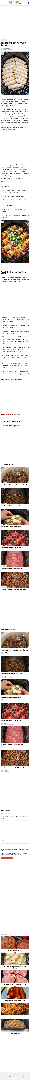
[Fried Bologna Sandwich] (15, 942)
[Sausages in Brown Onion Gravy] (15, 993)
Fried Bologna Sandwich (15, 950)
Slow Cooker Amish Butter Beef (11, 527)
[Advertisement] (15, 23)
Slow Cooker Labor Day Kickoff (11, 548)
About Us (22, 1076)
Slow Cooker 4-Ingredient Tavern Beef (13, 589)
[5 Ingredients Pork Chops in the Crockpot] (15, 976)
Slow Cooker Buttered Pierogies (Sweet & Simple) (15, 967)
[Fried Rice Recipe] (15, 1025)
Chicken (3, 482)
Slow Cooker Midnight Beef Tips (11, 506)
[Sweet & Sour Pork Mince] (15, 1009)
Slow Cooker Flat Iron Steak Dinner (12, 569)
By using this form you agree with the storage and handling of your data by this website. (15, 854)
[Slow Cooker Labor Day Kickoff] (15, 538)
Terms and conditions (15, 1078)
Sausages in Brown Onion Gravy (15, 1001)
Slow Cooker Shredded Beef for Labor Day (14, 485)
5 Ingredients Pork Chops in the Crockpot (14, 984)
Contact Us (16, 1076)
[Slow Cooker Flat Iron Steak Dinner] (15, 559)
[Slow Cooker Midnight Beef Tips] (15, 496)
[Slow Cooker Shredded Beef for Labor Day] (15, 475)
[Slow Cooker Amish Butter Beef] (15, 517)
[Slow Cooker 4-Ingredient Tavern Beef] (15, 580)
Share (2, 53)
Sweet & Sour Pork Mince (15, 1017)
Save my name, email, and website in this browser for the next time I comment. (14, 850)
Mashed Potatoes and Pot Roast (10, 414)
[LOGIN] (28, 2)
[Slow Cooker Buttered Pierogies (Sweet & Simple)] (15, 959)
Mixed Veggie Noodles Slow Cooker (11, 379)
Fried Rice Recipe (15, 1033)
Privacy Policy (8, 1076)
